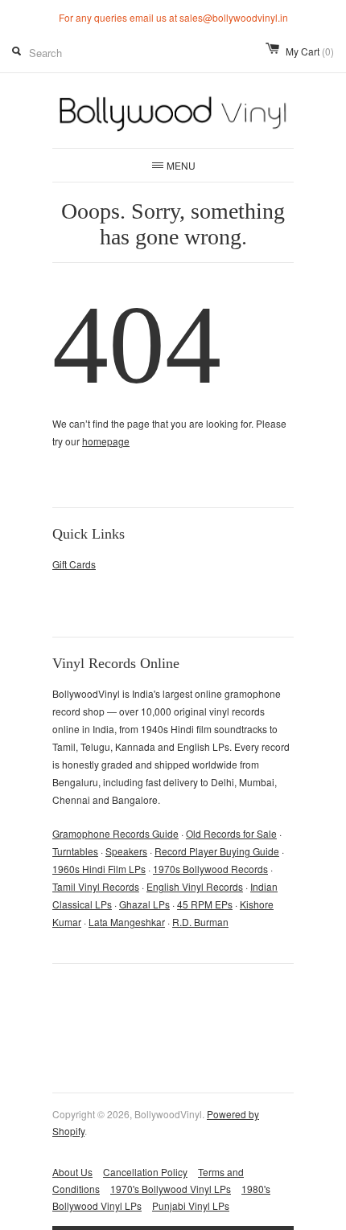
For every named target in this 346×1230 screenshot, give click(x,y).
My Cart (310, 51)
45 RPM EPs (205, 904)
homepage (106, 441)
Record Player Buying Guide (216, 851)
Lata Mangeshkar (127, 922)
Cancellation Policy (145, 1172)
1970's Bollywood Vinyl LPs (170, 1188)
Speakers (126, 851)
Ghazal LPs (144, 904)
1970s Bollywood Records (210, 868)
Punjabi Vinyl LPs (190, 1205)
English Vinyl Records (194, 886)
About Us (72, 1172)
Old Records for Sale (231, 833)
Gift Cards (74, 564)
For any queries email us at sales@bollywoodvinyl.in (173, 17)
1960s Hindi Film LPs (99, 868)
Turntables (75, 851)
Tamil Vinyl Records (95, 886)
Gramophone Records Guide (115, 833)
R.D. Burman (200, 922)
